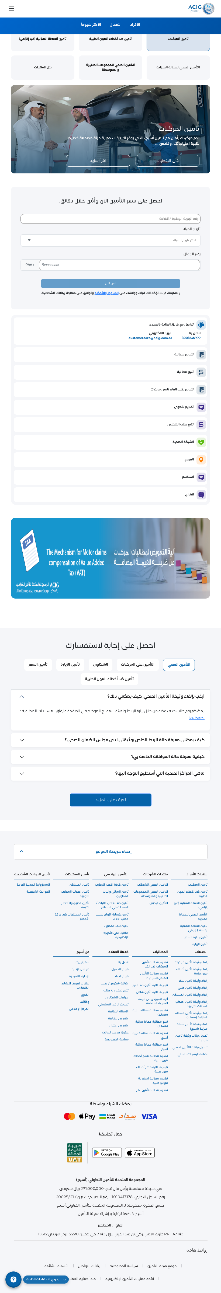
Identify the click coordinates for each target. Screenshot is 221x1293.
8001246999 (191, 338)
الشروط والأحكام (107, 293)
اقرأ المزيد (98, 161)
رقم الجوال (192, 254)
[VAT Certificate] (75, 1152)
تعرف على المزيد (110, 800)
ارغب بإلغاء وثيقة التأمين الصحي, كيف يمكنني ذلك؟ (156, 696)
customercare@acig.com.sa (150, 338)
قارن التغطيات (167, 161)
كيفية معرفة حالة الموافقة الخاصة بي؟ (168, 757)
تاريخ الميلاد (191, 229)
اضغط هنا (197, 718)
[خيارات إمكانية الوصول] (13, 1280)
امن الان (110, 283)
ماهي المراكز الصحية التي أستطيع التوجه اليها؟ (160, 773)
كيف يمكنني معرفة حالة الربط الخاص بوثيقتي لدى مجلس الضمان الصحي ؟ (135, 740)
